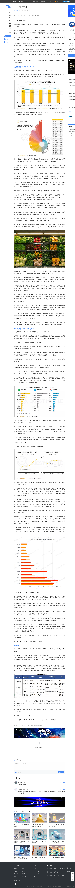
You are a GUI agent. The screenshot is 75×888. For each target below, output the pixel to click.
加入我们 (24, 876)
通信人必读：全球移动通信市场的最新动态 (21, 825)
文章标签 (36, 873)
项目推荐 (16, 871)
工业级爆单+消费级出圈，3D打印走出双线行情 (21, 841)
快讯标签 (36, 876)
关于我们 (24, 871)
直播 (10, 20)
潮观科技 (16, 10)
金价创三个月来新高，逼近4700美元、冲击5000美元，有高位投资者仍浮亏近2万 (39, 825)
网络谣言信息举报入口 (19, 880)
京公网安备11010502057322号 (68, 886)
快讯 (10, 15)
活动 (10, 28)
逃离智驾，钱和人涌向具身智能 (56, 857)
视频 (10, 23)
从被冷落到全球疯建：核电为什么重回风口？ (56, 825)
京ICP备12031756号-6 (48, 886)
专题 (10, 26)
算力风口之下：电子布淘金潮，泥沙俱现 (39, 841)
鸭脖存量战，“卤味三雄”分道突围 (39, 857)
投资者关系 (16, 876)
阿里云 (27, 884)
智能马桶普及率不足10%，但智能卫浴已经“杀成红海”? (56, 841)
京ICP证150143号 (57, 886)
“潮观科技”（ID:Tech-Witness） (33, 720)
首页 (10, 13)
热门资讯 (36, 868)
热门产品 (36, 871)
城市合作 (16, 868)
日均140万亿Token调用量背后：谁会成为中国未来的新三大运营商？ (21, 857)
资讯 (10, 18)
